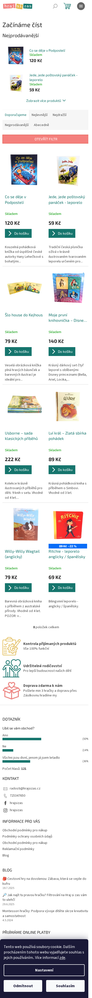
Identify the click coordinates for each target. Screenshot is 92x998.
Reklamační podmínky (18, 849)
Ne (4, 746)
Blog (5, 855)
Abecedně (41, 125)
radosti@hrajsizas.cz (25, 788)
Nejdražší (59, 115)
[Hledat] (55, 6)
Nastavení (44, 970)
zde (62, 957)
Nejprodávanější (17, 125)
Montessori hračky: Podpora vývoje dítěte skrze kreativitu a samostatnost (45, 913)
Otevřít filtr (46, 139)
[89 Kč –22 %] (68, 524)
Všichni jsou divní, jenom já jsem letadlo (31, 757)
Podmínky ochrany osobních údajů (27, 836)
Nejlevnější (40, 115)
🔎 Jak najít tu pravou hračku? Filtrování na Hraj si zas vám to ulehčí (44, 897)
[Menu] (81, 6)
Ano (5, 735)
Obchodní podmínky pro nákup (24, 830)
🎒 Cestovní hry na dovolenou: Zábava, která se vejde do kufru (44, 881)
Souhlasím (65, 986)
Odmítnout (23, 986)
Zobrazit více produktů (43, 100)
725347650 (17, 795)
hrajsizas (16, 803)
